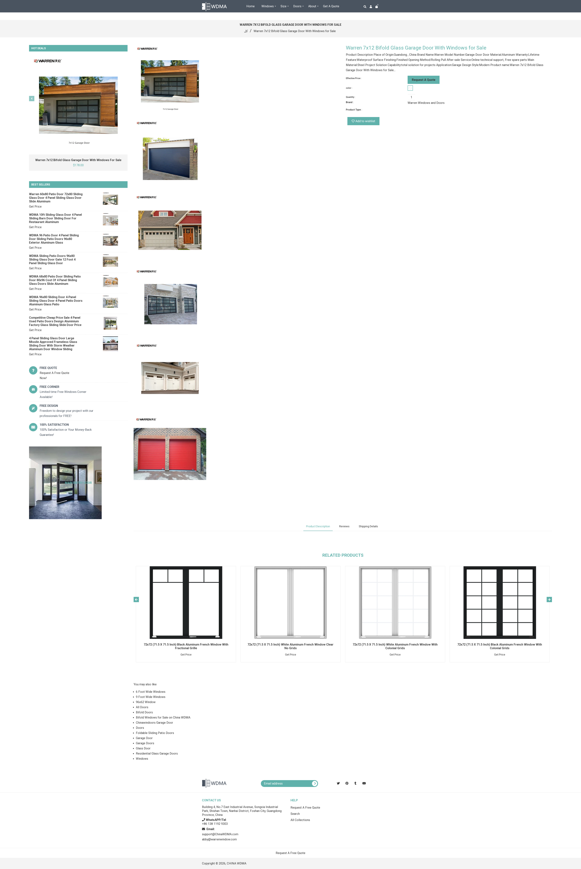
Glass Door (143, 748)
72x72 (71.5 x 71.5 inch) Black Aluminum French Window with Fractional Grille (186, 646)
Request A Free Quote (305, 807)
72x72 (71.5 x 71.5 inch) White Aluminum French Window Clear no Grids (290, 646)
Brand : (350, 102)
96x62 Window (146, 702)
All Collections (300, 820)
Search (295, 814)
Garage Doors (145, 743)
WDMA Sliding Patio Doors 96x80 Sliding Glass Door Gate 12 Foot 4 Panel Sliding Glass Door (52, 259)
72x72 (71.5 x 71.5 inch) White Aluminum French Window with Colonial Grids (395, 646)
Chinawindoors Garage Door (154, 722)
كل (246, 31)
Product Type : (354, 109)
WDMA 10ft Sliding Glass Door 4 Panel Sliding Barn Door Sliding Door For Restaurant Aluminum (55, 218)
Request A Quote (423, 80)
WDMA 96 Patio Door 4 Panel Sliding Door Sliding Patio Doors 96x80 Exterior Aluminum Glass (54, 238)
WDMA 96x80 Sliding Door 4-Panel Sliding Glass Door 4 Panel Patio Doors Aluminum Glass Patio (55, 300)
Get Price (35, 206)
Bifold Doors (144, 712)
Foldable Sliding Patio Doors (155, 733)
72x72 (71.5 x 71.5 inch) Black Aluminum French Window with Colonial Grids (499, 646)
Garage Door (144, 738)
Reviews (344, 526)
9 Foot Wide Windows (150, 697)
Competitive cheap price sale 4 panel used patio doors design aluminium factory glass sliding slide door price (55, 321)
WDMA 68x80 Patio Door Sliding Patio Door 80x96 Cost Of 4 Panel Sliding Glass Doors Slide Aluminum (55, 280)
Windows (142, 758)
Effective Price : (353, 78)
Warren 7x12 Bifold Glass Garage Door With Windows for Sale (78, 160)
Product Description (318, 526)
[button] (551, 804)
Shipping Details (368, 526)
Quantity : (350, 97)
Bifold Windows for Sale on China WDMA (163, 717)
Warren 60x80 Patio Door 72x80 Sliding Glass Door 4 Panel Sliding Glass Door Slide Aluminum (56, 197)
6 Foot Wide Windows (150, 692)
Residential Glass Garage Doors (157, 753)
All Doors (142, 707)
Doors (140, 728)
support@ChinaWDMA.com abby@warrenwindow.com (220, 834)
